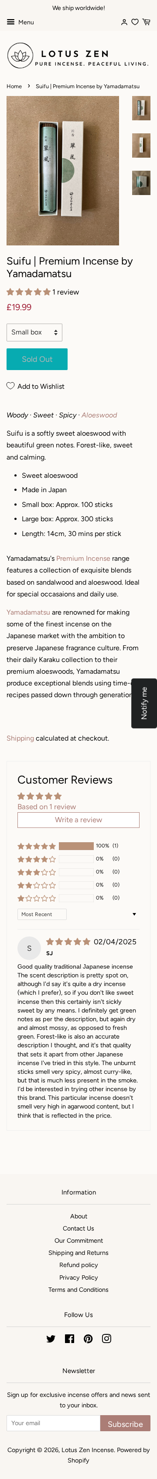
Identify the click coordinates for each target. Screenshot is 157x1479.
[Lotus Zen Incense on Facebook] (70, 1340)
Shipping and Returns (78, 1253)
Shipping (20, 738)
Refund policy (78, 1265)
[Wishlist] (135, 21)
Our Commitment (79, 1240)
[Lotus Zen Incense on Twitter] (51, 1340)
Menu (25, 22)
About (78, 1216)
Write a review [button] (78, 819)
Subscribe (125, 1424)
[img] (69, 941)
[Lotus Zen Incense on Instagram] (106, 1340)
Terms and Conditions (78, 1290)
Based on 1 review (46, 806)
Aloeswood (99, 415)
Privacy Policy (78, 1277)
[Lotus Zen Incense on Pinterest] (88, 1340)
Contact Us (78, 1228)
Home (14, 86)
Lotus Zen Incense (87, 1450)
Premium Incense (83, 558)
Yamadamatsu (28, 612)
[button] (29, 292)
